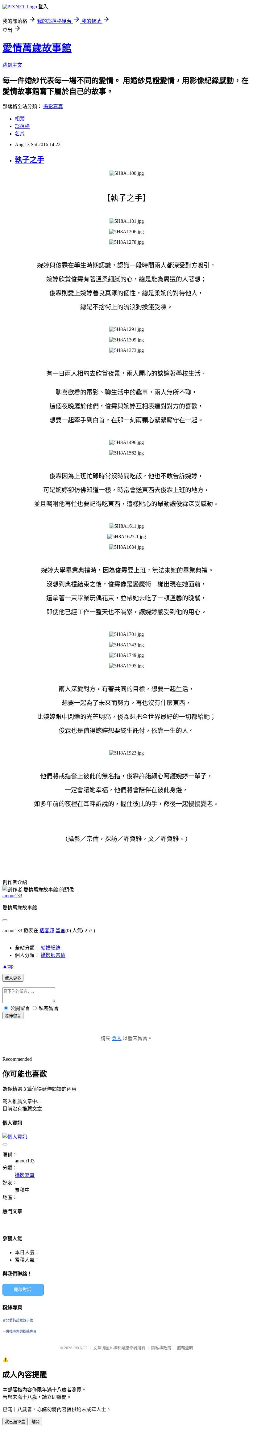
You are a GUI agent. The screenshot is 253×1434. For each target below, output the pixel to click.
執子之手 (29, 160)
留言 (60, 930)
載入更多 (13, 978)
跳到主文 (12, 65)
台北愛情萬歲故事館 (17, 1320)
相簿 (20, 118)
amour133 (12, 895)
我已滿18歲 (15, 1421)
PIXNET (80, 1348)
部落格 (22, 126)
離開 (35, 1421)
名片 (20, 133)
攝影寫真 (53, 106)
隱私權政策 (161, 1348)
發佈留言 (13, 1015)
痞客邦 (46, 930)
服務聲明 (185, 1348)
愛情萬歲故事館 (37, 47)
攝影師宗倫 (53, 955)
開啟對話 (22, 1289)
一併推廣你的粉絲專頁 (19, 1331)
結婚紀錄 (50, 947)
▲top (8, 966)
